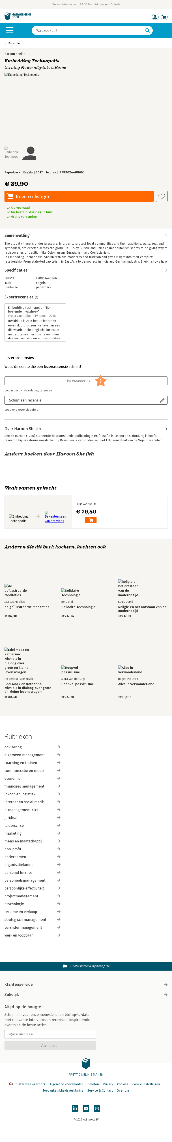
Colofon (93, 1084)
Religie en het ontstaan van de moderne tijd (142, 609)
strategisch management (25, 919)
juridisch (11, 818)
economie (12, 778)
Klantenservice (18, 984)
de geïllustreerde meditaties (26, 607)
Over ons (123, 1090)
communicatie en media (24, 771)
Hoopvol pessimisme (77, 684)
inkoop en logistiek (19, 794)
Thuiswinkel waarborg (29, 1084)
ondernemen (15, 857)
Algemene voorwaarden (66, 1084)
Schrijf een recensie (25, 400)
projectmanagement (21, 896)
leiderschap (14, 825)
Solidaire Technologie (78, 607)
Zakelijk (11, 994)
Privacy (108, 1084)
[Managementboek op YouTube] (86, 1108)
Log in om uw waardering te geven (28, 390)
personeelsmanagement (24, 880)
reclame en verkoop (20, 912)
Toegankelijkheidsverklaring (63, 1090)
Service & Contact (100, 1090)
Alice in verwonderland (136, 684)
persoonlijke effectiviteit (24, 888)
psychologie (14, 904)
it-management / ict (21, 810)
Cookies (122, 1084)
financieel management (24, 786)
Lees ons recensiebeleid (21, 410)
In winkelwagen (33, 196)
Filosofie (14, 43)
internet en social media (24, 802)
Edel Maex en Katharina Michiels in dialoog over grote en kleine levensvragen (27, 688)
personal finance (18, 872)
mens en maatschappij (23, 841)
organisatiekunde (19, 865)
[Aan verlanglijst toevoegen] (162, 196)
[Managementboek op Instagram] (97, 1108)
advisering (13, 747)
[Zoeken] (147, 30)
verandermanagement (23, 927)
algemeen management (24, 755)
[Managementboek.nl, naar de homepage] (17, 19)
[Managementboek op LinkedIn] (75, 1108)
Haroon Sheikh (14, 54)
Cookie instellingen (146, 1084)
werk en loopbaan (19, 935)
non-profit (12, 849)
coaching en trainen (20, 763)
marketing (13, 833)
